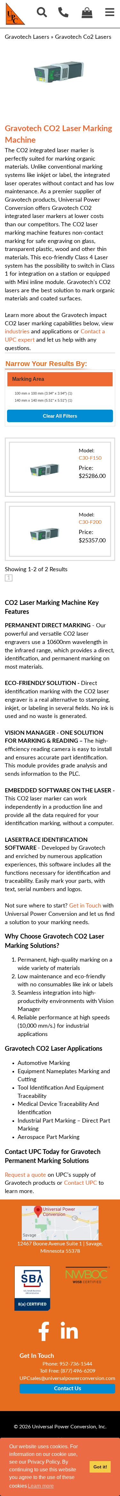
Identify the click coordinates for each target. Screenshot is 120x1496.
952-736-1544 (76, 1363)
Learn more (41, 1486)
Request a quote (25, 1175)
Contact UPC (80, 1183)
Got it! (100, 1466)
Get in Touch (85, 906)
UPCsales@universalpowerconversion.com (67, 1378)
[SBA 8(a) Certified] (32, 1288)
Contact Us (67, 1388)
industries (17, 332)
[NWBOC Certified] (88, 1278)
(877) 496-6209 (78, 1371)
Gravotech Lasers (27, 37)
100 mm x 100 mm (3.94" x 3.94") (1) (43, 393)
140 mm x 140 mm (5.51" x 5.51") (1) (43, 400)
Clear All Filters (60, 416)
